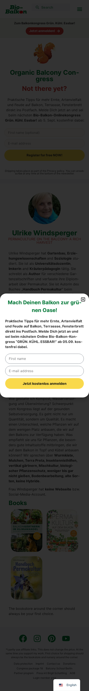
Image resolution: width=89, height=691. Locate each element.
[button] (83, 299)
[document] (44, 345)
